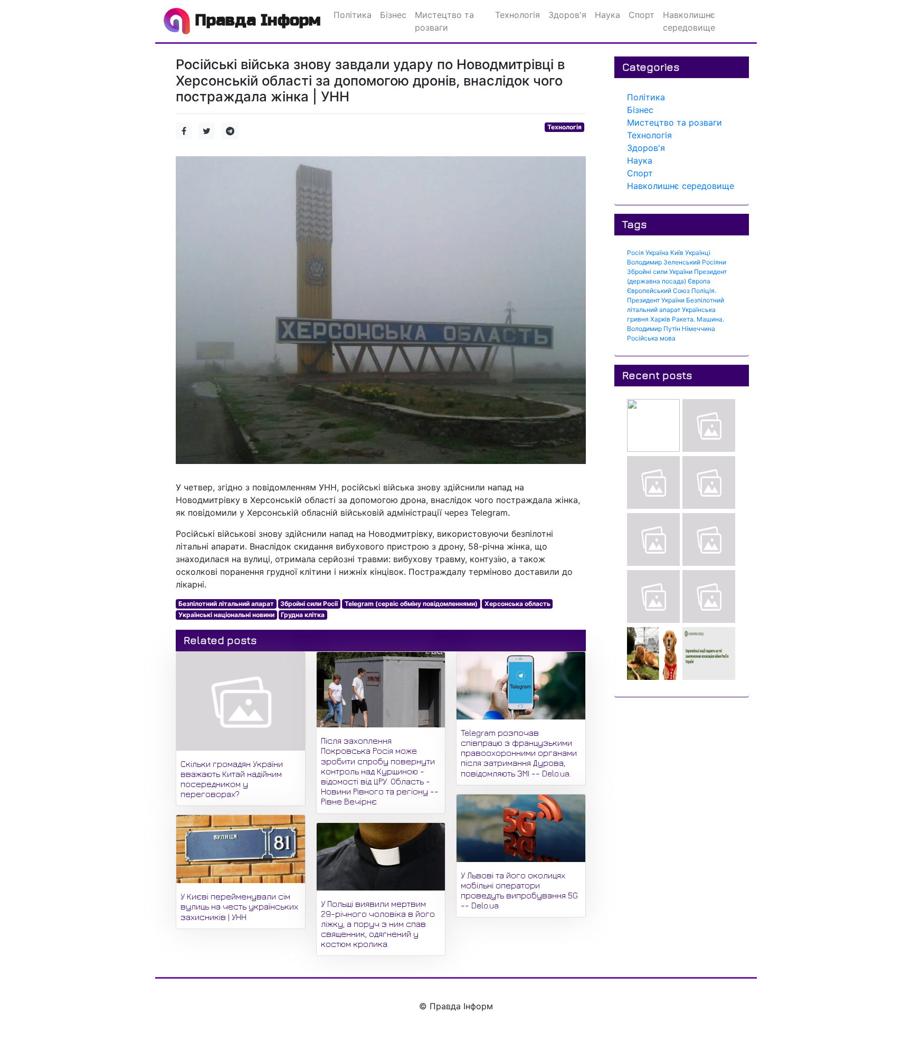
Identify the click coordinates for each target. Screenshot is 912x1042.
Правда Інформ (255, 20)
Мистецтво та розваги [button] (444, 21)
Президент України (656, 300)
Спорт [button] (641, 15)
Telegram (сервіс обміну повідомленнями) (411, 604)
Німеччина (698, 329)
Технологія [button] (517, 15)
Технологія (564, 127)
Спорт (640, 173)
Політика (646, 97)
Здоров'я (646, 148)
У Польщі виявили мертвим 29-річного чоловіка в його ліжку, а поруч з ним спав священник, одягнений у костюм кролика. (378, 924)
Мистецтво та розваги (674, 122)
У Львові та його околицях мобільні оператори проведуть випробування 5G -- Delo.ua (519, 890)
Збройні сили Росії (309, 604)
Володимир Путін (653, 329)
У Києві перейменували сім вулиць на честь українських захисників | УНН (239, 906)
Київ (676, 253)
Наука (639, 160)
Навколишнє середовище (680, 186)
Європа (699, 281)
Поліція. (703, 291)
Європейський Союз (658, 291)
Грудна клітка (303, 615)
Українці (697, 253)
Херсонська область (517, 604)
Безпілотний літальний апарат (226, 604)
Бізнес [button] (393, 15)
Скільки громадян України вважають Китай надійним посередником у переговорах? (231, 779)
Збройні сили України (659, 272)
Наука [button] (607, 15)
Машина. (710, 319)
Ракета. (683, 319)
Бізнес (640, 110)
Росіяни (714, 262)
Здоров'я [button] (567, 15)
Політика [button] (353, 15)
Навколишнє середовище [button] (689, 21)
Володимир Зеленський (663, 262)
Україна (657, 253)
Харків (660, 319)
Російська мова (651, 338)
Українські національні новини (226, 615)
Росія (635, 253)
